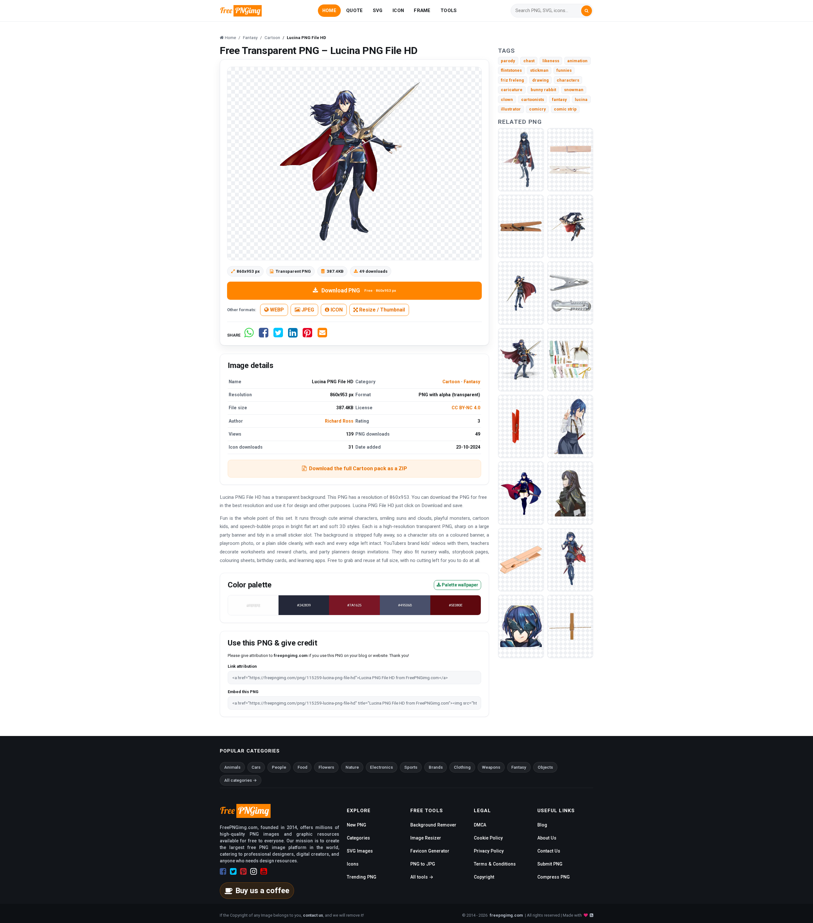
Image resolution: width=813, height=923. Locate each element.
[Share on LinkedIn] (292, 335)
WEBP (276, 310)
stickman (539, 70)
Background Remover (433, 825)
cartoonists (532, 99)
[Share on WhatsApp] (249, 335)
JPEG (307, 310)
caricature (511, 89)
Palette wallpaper (459, 584)
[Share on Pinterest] (307, 335)
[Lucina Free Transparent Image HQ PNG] (570, 559)
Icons (353, 864)
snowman (573, 89)
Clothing (462, 767)
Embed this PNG (243, 691)
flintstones (511, 70)
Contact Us (548, 851)
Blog (542, 825)
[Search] (586, 10)
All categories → (240, 780)
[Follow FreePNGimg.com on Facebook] (223, 871)
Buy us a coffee (262, 890)
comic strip (565, 109)
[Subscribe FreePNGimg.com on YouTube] (263, 871)
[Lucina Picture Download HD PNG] (521, 492)
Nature (352, 767)
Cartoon (451, 381)
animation (577, 60)
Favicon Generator (429, 851)
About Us (546, 838)
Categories (358, 838)
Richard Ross (339, 421)
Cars (256, 767)
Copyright (484, 877)
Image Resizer (425, 838)
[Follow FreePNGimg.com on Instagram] (253, 871)
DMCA (480, 825)
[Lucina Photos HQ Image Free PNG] (521, 159)
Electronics (381, 767)
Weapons (491, 767)
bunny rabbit (543, 89)
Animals (232, 767)
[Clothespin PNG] (570, 159)
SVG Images (360, 851)
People (279, 767)
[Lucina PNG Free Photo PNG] (570, 492)
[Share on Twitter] (278, 335)
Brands (436, 767)
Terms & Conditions (495, 864)
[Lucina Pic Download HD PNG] (570, 226)
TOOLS (448, 10)
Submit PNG (549, 864)
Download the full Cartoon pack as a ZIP (358, 468)
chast (528, 60)
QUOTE (354, 10)
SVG (378, 10)
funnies (564, 70)
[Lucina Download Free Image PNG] (570, 426)
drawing (540, 80)
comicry (537, 109)
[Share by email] (322, 335)
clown (507, 99)
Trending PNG (361, 877)
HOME (329, 10)
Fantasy (472, 381)
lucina (581, 99)
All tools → (421, 877)
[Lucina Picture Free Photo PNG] (521, 292)
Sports (410, 767)
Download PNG (358, 290)
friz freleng (512, 80)
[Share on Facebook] (263, 335)
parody (508, 60)
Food (302, 767)
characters (568, 80)
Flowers (326, 767)
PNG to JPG (422, 864)
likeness (550, 60)
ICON (398, 10)
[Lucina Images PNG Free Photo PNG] (521, 626)
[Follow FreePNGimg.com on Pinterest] (243, 871)
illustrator (511, 109)
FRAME (422, 10)
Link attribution (242, 666)
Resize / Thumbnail (381, 310)
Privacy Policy (489, 851)
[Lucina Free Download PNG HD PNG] (521, 359)
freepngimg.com (506, 915)
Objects (545, 767)
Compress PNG (553, 877)
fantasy (559, 99)
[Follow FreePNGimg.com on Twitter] (233, 871)
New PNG (356, 825)
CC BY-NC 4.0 (466, 407)
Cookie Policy (488, 838)
